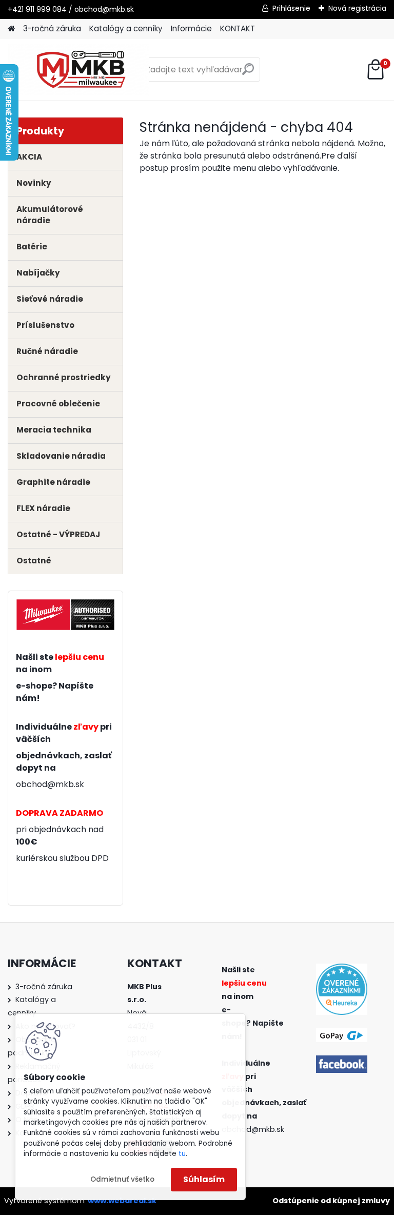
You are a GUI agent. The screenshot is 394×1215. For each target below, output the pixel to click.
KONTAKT (237, 28)
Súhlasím (204, 1179)
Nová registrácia (357, 8)
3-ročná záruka (52, 28)
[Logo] (78, 69)
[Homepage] (11, 29)
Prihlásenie (291, 8)
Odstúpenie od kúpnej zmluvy (331, 1201)
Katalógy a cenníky (126, 28)
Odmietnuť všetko (122, 1179)
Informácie (191, 28)
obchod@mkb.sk (50, 784)
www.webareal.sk (122, 1201)
